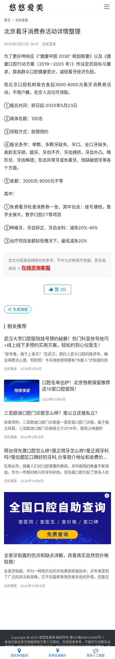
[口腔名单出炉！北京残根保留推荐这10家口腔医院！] (21, 391)
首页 (7, 20)
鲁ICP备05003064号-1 (87, 637)
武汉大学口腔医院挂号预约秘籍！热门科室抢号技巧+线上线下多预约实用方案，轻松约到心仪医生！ (56, 342)
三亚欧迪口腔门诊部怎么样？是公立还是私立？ (51, 413)
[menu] (106, 7)
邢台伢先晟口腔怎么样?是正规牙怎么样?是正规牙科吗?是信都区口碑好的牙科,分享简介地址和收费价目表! (56, 454)
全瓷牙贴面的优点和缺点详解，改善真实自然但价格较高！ (56, 559)
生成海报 (20, 309)
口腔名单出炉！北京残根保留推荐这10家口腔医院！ (76, 386)
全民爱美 (49, 44)
